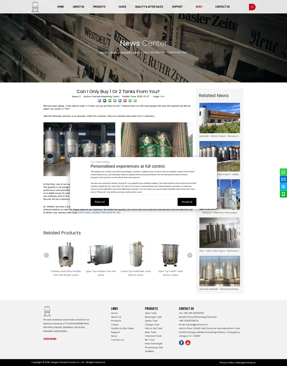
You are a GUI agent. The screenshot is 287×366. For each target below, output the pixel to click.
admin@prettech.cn (197, 324)
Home (114, 313)
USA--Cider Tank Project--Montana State (219, 250)
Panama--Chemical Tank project (219, 212)
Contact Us (117, 339)
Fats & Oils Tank (153, 328)
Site (162, 96)
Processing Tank (154, 347)
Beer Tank (150, 332)
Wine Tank (150, 313)
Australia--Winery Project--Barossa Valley (219, 136)
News (114, 335)
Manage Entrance (246, 362)
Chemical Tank (153, 335)
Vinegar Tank (152, 324)
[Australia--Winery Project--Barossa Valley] (219, 118)
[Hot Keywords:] (252, 7)
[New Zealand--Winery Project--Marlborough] (219, 156)
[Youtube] (187, 342)
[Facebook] (181, 342)
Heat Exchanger (153, 343)
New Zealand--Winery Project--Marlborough (219, 174)
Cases (114, 324)
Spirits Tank (151, 320)
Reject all (100, 202)
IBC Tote (150, 339)
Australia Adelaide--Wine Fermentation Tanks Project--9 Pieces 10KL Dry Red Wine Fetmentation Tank (219, 289)
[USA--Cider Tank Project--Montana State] (219, 233)
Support (115, 332)
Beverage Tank (153, 316)
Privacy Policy (227, 362)
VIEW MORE (49, 338)
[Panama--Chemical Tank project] (219, 194)
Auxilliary (149, 351)
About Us (116, 316)
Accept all (187, 202)
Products (116, 320)
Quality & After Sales (122, 328)
